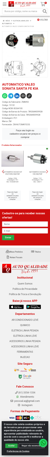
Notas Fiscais (15, 257)
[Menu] (4, 4)
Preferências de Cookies (18, 451)
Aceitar (11, 446)
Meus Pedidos (16, 252)
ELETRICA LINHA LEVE (25, 335)
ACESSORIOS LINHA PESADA (25, 341)
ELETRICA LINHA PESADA (25, 330)
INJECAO (25, 357)
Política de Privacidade (25, 289)
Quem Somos (25, 283)
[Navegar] (3, 171)
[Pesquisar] (45, 11)
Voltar (43, 19)
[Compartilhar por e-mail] (23, 95)
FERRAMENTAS (25, 351)
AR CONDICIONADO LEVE (25, 319)
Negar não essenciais (32, 446)
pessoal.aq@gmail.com (27, 401)
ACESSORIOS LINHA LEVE (25, 346)
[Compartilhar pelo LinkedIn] (17, 95)
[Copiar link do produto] (29, 95)
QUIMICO (25, 325)
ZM (9, 121)
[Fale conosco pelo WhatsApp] (43, 443)
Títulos (37, 252)
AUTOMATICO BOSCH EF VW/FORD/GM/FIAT (12, 173)
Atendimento (27, 396)
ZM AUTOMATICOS (21, 124)
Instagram (26, 405)
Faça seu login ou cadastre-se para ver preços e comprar (25, 134)
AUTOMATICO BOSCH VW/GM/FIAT (37, 173)
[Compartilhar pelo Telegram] (10, 95)
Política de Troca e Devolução (25, 294)
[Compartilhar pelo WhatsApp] (4, 95)
